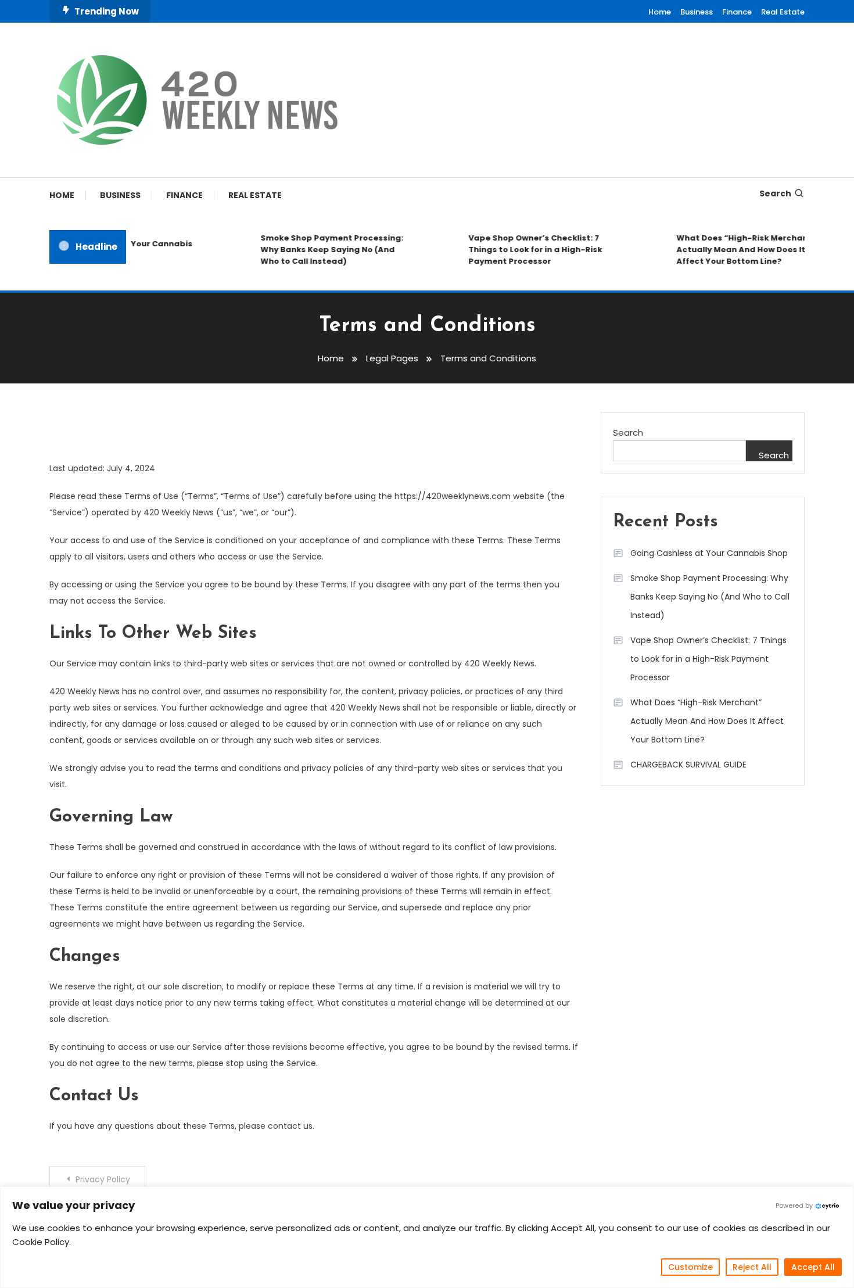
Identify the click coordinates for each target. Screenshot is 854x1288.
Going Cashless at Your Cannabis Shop (709, 553)
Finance (737, 11)
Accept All (813, 1267)
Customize (690, 1267)
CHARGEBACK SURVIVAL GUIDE (688, 764)
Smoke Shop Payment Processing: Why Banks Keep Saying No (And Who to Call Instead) (322, 249)
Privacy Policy (103, 1179)
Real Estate (783, 11)
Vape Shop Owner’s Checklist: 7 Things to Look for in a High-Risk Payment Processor (526, 249)
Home (659, 11)
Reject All (752, 1267)
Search (775, 193)
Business (696, 11)
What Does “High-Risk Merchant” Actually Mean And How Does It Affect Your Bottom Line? (736, 249)
